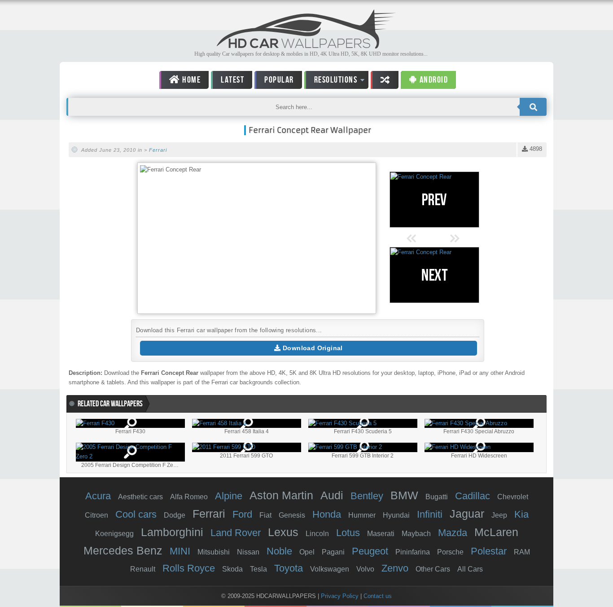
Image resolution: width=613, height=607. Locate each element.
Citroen (96, 515)
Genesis (292, 515)
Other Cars (433, 569)
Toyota (288, 568)
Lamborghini (172, 532)
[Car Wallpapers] (306, 46)
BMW (404, 495)
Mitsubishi (213, 552)
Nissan (248, 552)
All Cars (470, 569)
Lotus (348, 532)
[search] (533, 107)
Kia (521, 514)
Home (190, 80)
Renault (142, 569)
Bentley (366, 495)
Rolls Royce (188, 568)
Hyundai (396, 515)
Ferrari (158, 150)
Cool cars (136, 514)
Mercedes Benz (122, 550)
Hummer (362, 515)
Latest (232, 80)
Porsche (450, 552)
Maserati (380, 533)
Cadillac (472, 495)
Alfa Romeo (189, 497)
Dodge (174, 515)
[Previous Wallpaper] (434, 200)
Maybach (416, 533)
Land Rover (235, 532)
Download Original (312, 348)
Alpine (228, 495)
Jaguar (467, 513)
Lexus (283, 532)
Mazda (452, 532)
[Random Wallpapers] (384, 80)
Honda (326, 514)
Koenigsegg (114, 533)
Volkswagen (329, 569)
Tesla (258, 569)
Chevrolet (512, 497)
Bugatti (436, 497)
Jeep (499, 515)
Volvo (365, 569)
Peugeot (370, 551)
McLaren (496, 532)
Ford (242, 514)
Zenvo (394, 568)
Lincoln (317, 533)
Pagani (333, 552)
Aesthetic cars (140, 497)
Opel (307, 552)
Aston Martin (281, 495)
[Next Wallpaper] (434, 275)
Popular (279, 80)
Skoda (232, 569)
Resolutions (331, 81)
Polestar (489, 551)
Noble (279, 551)
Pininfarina (412, 552)
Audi (331, 495)
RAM (522, 552)
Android (432, 80)
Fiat (265, 515)
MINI (180, 551)
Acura (98, 495)
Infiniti (429, 514)
